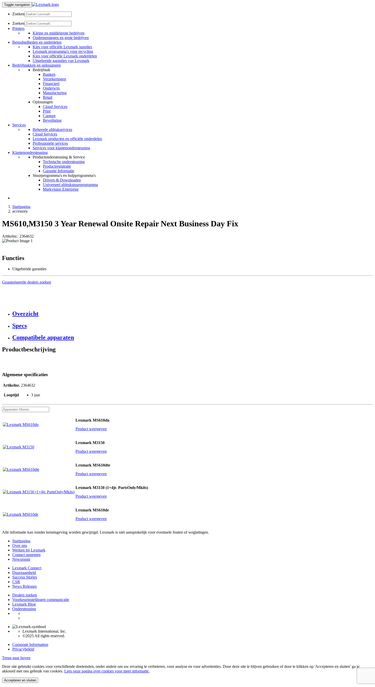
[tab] (192, 313)
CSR (16, 582)
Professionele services (50, 143)
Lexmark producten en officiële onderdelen (67, 139)
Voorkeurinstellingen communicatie (40, 599)
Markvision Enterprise (61, 189)
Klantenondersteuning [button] (30, 152)
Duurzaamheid (24, 572)
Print (47, 111)
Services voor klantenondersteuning (61, 148)
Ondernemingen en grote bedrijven (61, 37)
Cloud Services (55, 106)
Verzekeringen (54, 79)
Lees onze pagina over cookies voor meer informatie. (106, 671)
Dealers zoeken (24, 595)
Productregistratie (57, 166)
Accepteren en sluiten (20, 680)
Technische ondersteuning (64, 162)
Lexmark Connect (26, 568)
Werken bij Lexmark (28, 550)
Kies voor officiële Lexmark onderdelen (65, 56)
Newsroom (21, 559)
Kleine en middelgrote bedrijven (58, 33)
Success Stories (24, 577)
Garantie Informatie (58, 171)
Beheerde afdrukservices (52, 129)
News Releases (24, 586)
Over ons (19, 545)
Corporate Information (30, 644)
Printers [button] (18, 28)
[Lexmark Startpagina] (45, 4)
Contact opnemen (26, 555)
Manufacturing (55, 93)
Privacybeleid (23, 649)
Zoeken (18, 14)
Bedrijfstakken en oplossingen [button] (36, 65)
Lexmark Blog (24, 604)
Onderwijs (51, 88)
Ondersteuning (24, 609)
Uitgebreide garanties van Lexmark (61, 60)
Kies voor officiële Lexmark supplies (62, 47)
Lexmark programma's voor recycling (63, 51)
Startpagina (21, 206)
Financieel (51, 83)
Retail (47, 97)
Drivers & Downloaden (62, 180)
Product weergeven (91, 429)
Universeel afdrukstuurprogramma (70, 184)
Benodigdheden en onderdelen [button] (36, 42)
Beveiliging (52, 120)
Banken (49, 74)
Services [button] (19, 125)
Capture (49, 116)
